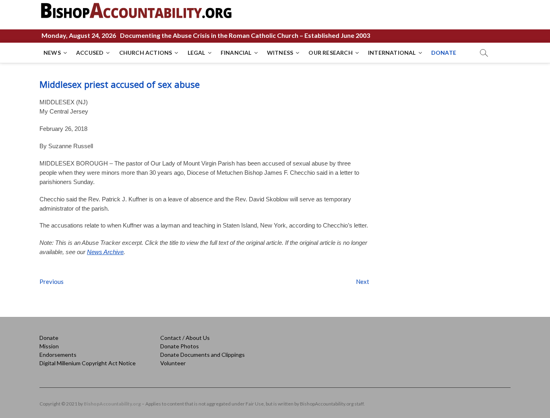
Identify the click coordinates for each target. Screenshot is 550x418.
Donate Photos (179, 346)
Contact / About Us (185, 337)
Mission (49, 346)
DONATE (443, 52)
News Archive (105, 251)
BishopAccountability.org (112, 404)
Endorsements (58, 354)
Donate (48, 337)
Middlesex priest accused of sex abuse (119, 84)
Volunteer (173, 363)
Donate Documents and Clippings (202, 354)
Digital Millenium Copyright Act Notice (87, 363)
